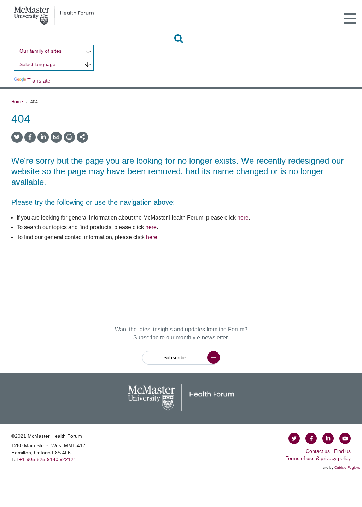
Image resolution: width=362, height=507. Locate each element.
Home (17, 101)
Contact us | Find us (328, 451)
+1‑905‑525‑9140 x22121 (47, 459)
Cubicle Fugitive (347, 468)
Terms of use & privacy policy (318, 458)
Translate (39, 81)
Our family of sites (40, 51)
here (243, 218)
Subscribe (175, 357)
